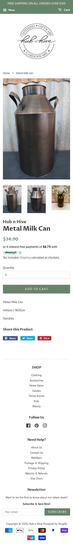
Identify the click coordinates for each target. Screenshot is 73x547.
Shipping (25, 257)
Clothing (36, 375)
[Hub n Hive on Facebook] (28, 426)
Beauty (37, 406)
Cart (66, 10)
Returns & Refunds (36, 473)
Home (6, 73)
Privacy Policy (36, 468)
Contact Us (36, 452)
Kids (36, 401)
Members (36, 458)
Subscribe (57, 512)
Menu (11, 10)
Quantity (8, 267)
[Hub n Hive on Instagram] (45, 426)
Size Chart (36, 478)
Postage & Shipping (36, 463)
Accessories (36, 380)
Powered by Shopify (55, 524)
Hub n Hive (35, 524)
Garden (36, 391)
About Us (36, 447)
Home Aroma (36, 396)
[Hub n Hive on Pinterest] (36, 426)
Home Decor (36, 385)
